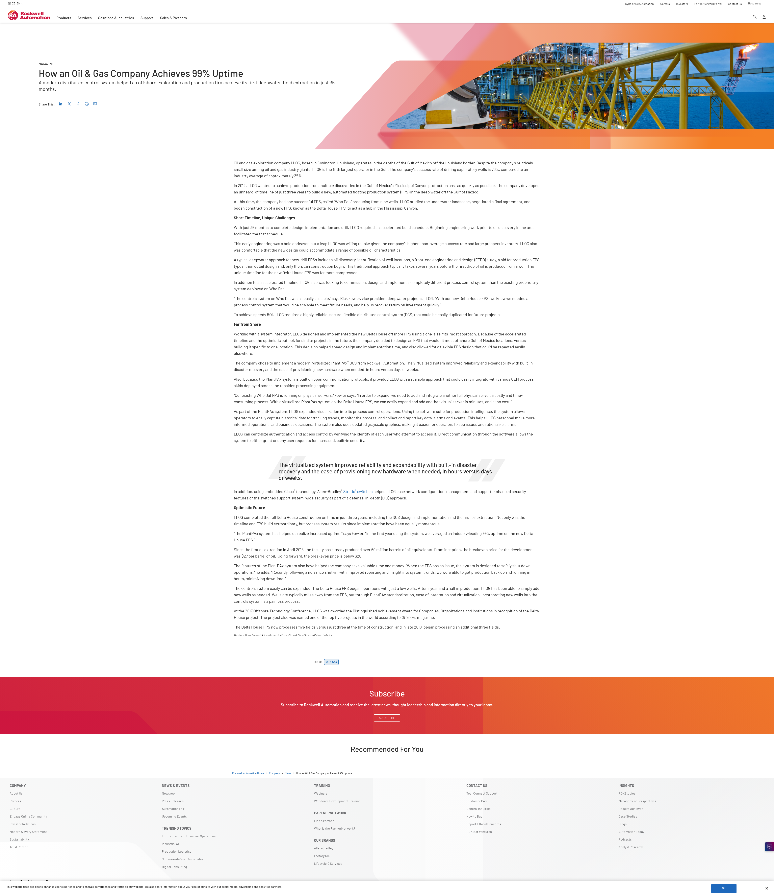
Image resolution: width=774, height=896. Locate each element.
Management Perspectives (637, 801)
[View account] (764, 17)
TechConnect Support (481, 793)
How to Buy (474, 816)
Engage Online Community (28, 816)
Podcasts (625, 839)
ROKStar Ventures (479, 831)
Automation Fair (173, 808)
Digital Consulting (174, 867)
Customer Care (477, 801)
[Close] (767, 888)
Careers (15, 801)
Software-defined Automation (183, 859)
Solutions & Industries (116, 18)
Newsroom (169, 793)
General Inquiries (478, 808)
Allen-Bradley (323, 848)
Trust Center (19, 847)
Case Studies (628, 816)
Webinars (320, 793)
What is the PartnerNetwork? (334, 828)
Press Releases (173, 801)
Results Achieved (631, 808)
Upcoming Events (174, 816)
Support (147, 18)
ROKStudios (627, 793)
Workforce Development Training (337, 801)
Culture (15, 808)
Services (85, 18)
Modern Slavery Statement (28, 831)
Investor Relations (23, 824)
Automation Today (631, 831)
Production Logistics (176, 851)
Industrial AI (170, 844)
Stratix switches (358, 492)
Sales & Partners (173, 18)
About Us (16, 793)
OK (724, 888)
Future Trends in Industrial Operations (189, 836)
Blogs (623, 824)
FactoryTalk (322, 856)
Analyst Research (631, 847)
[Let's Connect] (769, 846)
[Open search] (755, 17)
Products (63, 18)
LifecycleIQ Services (328, 863)
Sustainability (19, 839)
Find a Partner (324, 821)
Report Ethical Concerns (483, 824)
